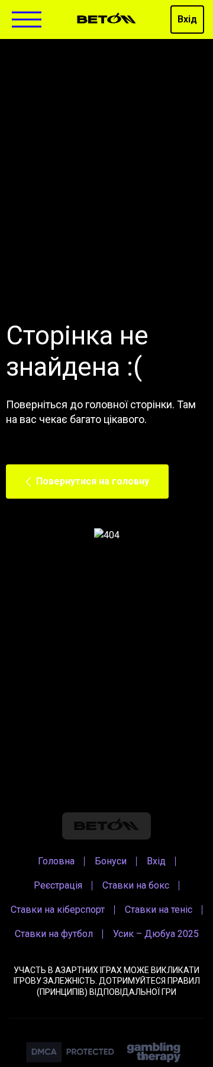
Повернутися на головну (92, 481)
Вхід (187, 19)
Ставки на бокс (135, 885)
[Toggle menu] (26, 19)
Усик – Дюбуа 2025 (156, 933)
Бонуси (111, 861)
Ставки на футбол (54, 933)
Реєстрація (58, 885)
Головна (56, 861)
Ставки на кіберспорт (58, 909)
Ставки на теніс (158, 909)
